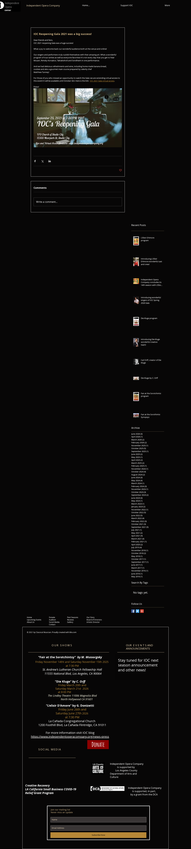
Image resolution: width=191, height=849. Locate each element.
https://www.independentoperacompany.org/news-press (70, 737)
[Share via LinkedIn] (49, 161)
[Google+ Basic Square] (142, 611)
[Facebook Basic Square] (133, 611)
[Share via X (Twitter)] (42, 161)
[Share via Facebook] (35, 161)
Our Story (90, 617)
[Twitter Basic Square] (137, 611)
